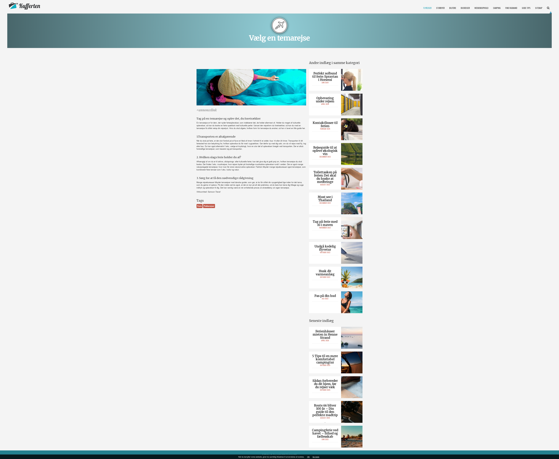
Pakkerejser (209, 206)
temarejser (210, 148)
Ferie (199, 206)
